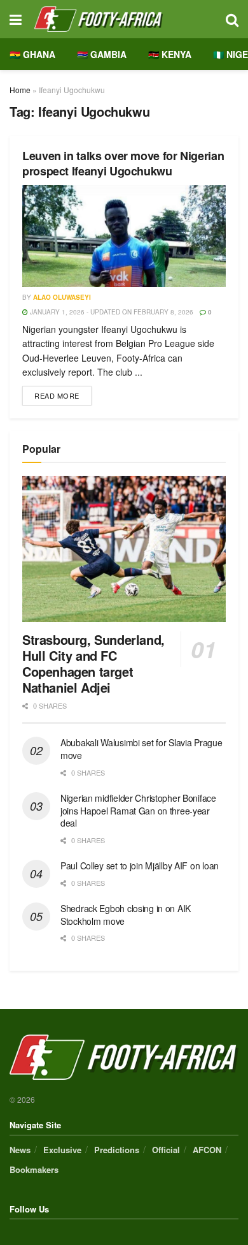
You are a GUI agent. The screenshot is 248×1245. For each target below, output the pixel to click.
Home (20, 89)
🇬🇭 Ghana (32, 54)
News (20, 1150)
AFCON (207, 1150)
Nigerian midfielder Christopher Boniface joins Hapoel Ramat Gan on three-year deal (138, 810)
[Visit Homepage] (123, 19)
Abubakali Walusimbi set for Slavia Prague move (141, 749)
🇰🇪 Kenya (169, 54)
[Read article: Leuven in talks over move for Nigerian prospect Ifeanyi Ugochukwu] (124, 236)
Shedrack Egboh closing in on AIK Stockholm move (125, 914)
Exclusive (62, 1150)
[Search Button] (232, 19)
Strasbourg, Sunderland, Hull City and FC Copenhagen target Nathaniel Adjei (93, 663)
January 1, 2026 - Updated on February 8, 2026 (110, 311)
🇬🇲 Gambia (102, 54)
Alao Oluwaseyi (62, 297)
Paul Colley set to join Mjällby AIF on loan (139, 865)
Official (166, 1150)
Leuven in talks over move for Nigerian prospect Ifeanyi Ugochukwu (123, 163)
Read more (63, 393)
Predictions (116, 1150)
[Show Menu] (16, 19)
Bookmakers (34, 1169)
